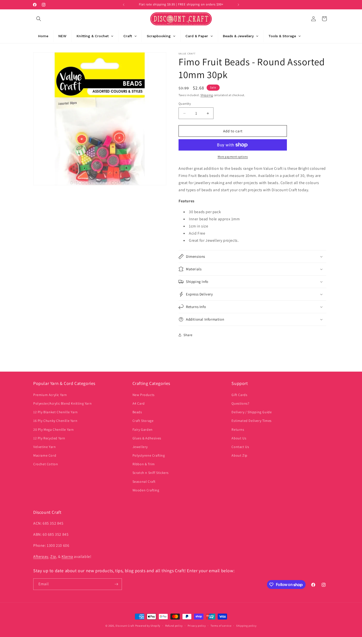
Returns (237, 429)
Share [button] (188, 335)
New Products (143, 395)
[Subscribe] (116, 584)
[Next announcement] (238, 4)
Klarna (67, 556)
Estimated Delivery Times (251, 420)
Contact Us (240, 447)
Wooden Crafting (145, 490)
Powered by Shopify (148, 625)
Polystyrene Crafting (148, 455)
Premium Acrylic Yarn (50, 395)
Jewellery (140, 447)
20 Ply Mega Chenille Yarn (53, 429)
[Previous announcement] (123, 4)
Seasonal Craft (144, 481)
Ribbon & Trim (143, 464)
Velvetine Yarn (44, 447)
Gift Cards (239, 395)
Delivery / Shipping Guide (251, 412)
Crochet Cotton (45, 464)
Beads (137, 412)
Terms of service (221, 625)
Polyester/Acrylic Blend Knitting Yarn (62, 403)
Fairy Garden (142, 429)
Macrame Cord (44, 455)
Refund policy (174, 625)
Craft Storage (143, 420)
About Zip (239, 455)
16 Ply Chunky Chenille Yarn (55, 420)
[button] (38, 18)
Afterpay (40, 556)
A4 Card (138, 403)
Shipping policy (246, 625)
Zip (53, 556)
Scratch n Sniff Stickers (150, 472)
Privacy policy (197, 625)
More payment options (233, 156)
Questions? (240, 403)
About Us (238, 438)
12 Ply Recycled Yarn (49, 438)
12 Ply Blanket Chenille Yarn (55, 412)
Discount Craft (124, 625)
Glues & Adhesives (146, 438)
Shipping (206, 95)
